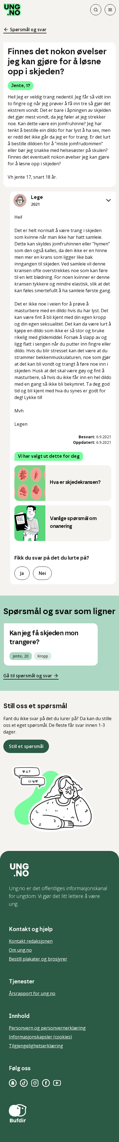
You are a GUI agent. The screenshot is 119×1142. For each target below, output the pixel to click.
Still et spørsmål (26, 746)
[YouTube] (57, 1083)
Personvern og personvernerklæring (47, 1028)
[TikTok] (24, 1083)
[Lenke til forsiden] (12, 9)
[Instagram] (35, 1083)
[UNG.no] (59, 870)
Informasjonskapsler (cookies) (40, 1037)
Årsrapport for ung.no (32, 993)
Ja (22, 573)
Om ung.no (20, 950)
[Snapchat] (13, 1083)
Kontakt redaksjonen (31, 941)
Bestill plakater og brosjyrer (38, 959)
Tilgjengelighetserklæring (36, 1046)
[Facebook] (46, 1083)
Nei (42, 573)
